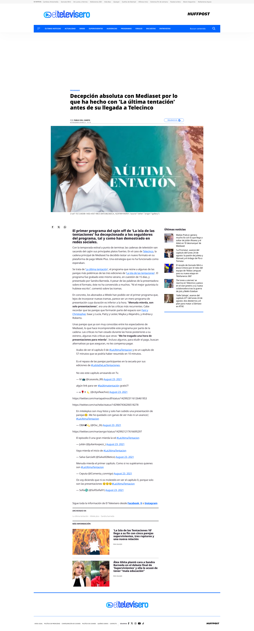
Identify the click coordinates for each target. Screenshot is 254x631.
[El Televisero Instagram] (135, 624)
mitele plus (94, 516)
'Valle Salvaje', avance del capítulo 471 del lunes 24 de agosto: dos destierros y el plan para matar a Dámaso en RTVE (189, 301)
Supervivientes (96, 28)
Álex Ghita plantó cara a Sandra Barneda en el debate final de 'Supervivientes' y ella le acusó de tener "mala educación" (135, 566)
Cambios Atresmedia (51, 2)
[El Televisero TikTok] (143, 624)
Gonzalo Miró (66, 2)
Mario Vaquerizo (189, 2)
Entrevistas (165, 28)
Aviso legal (39, 624)
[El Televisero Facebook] (128, 623)
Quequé (116, 2)
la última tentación (80, 516)
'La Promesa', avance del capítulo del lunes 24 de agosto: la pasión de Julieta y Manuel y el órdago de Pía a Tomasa (189, 255)
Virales (138, 28)
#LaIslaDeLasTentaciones (105, 365)
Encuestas (151, 28)
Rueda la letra (175, 2)
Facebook (133, 503)
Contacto (113, 624)
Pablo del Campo (82, 120)
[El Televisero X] (132, 623)
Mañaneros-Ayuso (204, 2)
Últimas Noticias (53, 28)
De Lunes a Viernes (80, 2)
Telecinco (148, 251)
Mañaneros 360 (96, 2)
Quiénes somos (102, 624)
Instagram (151, 503)
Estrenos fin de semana (159, 2)
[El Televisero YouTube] (139, 624)
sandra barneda (107, 516)
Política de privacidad (52, 624)
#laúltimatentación (108, 385)
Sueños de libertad (129, 2)
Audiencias (112, 28)
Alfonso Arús (143, 2)
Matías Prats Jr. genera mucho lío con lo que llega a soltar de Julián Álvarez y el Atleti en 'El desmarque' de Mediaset (189, 240)
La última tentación (97, 269)
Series (82, 28)
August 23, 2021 (113, 379)
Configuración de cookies (71, 624)
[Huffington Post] (198, 14)
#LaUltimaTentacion (120, 350)
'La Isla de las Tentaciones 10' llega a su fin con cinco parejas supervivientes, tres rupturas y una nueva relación (133, 535)
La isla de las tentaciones (140, 273)
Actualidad (70, 28)
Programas (126, 28)
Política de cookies (89, 624)
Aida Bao (107, 2)
